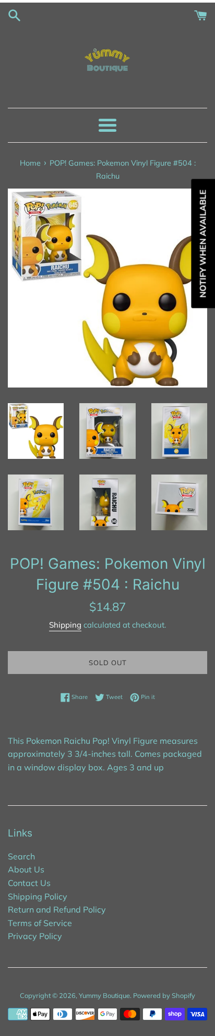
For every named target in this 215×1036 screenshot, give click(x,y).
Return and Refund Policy (57, 909)
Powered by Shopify (164, 995)
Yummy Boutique (104, 995)
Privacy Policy (35, 936)
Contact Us (29, 883)
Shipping (65, 625)
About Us (26, 869)
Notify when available (202, 244)
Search (21, 856)
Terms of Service (40, 923)
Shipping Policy (37, 896)
